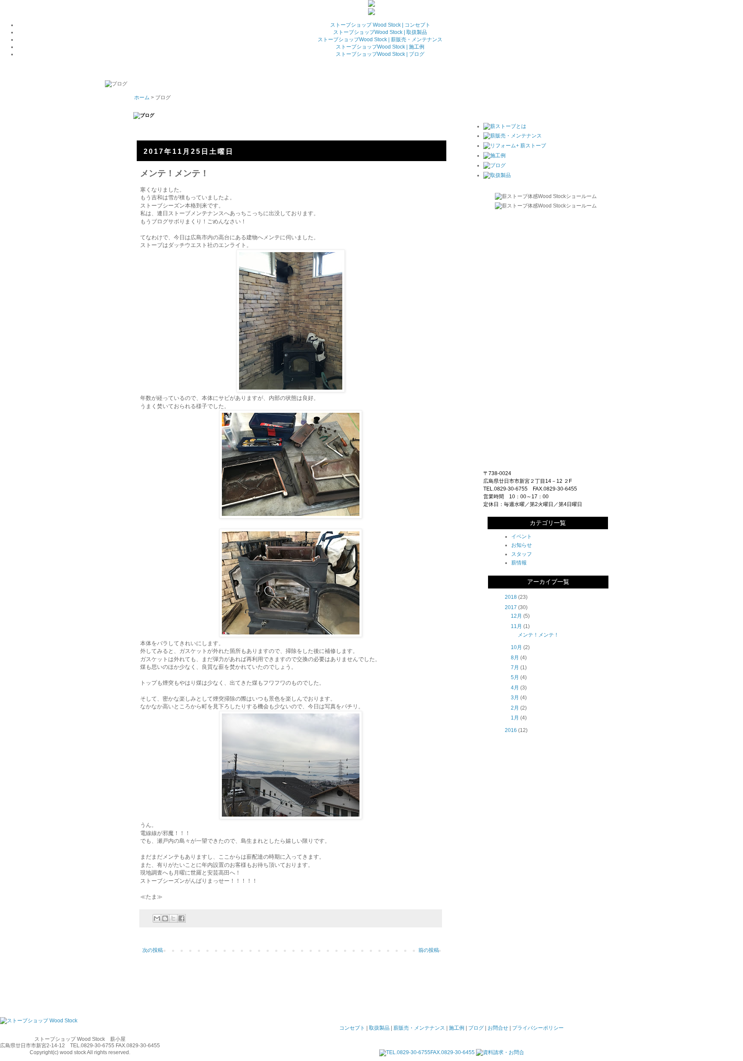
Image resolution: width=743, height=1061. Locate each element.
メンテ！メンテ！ (538, 635)
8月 (515, 658)
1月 (515, 718)
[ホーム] (371, 5)
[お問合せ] (371, 13)
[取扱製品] (497, 175)
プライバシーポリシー (538, 1028)
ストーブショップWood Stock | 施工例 (380, 47)
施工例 (456, 1028)
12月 (516, 616)
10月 (516, 647)
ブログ (476, 1028)
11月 (516, 626)
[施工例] (494, 155)
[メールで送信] (157, 918)
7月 (515, 668)
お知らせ (521, 545)
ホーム (142, 98)
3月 (515, 698)
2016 (511, 730)
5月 (515, 677)
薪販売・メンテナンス (419, 1028)
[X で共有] (173, 918)
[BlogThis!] (165, 918)
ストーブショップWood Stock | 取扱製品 (380, 32)
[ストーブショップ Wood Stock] (38, 1021)
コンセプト (352, 1028)
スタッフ (521, 554)
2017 (511, 607)
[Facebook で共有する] (181, 918)
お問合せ (498, 1028)
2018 (511, 597)
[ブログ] (494, 165)
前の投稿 (428, 950)
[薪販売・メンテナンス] (512, 136)
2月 (515, 708)
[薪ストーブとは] (504, 126)
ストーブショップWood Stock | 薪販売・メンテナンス (380, 40)
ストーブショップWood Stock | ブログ (380, 54)
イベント (521, 537)
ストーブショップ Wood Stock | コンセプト (380, 25)
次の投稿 (152, 950)
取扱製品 (379, 1028)
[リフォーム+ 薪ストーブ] (514, 146)
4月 (515, 688)
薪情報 (519, 563)
